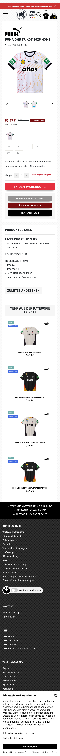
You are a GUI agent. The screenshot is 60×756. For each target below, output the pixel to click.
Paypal (6, 668)
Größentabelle (37, 166)
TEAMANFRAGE (30, 212)
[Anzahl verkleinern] (16, 175)
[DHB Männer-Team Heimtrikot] (30, 340)
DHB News (8, 636)
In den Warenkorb (30, 187)
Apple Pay (8, 684)
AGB (5, 560)
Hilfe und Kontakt (12, 536)
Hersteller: (13, 260)
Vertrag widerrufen (13, 531)
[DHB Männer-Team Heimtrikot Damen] (30, 431)
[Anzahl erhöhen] (26, 175)
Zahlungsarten (10, 540)
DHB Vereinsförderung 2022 (18, 648)
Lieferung (8, 552)
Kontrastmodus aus (30, 590)
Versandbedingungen (14, 548)
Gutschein (8, 544)
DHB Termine (10, 640)
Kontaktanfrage (11, 612)
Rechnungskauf (11, 672)
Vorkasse (7, 688)
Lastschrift (8, 676)
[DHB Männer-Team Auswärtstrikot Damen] (30, 476)
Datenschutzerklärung (15, 568)
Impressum (9, 572)
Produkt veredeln (31, 205)
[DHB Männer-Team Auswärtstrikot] (30, 385)
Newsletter (8, 616)
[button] (5, 15)
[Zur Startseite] (26, 14)
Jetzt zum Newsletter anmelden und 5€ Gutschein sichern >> (30, 6)
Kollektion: (13, 254)
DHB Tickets (9, 644)
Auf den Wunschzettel (31, 199)
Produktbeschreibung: (21, 239)
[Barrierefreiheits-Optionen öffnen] (6, 590)
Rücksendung (10, 556)
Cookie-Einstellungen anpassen (20, 580)
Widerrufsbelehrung (14, 564)
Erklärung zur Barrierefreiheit (20, 576)
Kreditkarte (9, 680)
